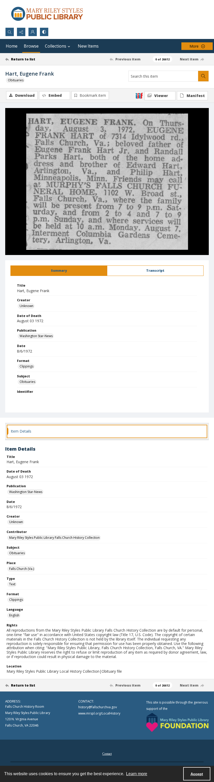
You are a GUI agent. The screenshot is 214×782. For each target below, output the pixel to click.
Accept (197, 774)
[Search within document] (203, 76)
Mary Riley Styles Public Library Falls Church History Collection (54, 537)
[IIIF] (139, 95)
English (14, 615)
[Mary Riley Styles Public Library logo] (47, 14)
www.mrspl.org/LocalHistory (99, 713)
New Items (88, 46)
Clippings (26, 366)
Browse (31, 46)
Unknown (26, 306)
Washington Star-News (36, 336)
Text (12, 584)
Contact (107, 754)
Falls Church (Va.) (21, 568)
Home (11, 46)
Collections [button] (55, 46)
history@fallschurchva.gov (97, 707)
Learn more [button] (136, 774)
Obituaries (15, 80)
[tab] (59, 271)
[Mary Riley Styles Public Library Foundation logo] (177, 722)
